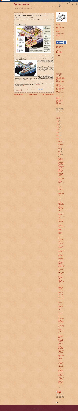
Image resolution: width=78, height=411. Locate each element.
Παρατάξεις (58, 36)
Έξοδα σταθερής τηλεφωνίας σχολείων (60, 81)
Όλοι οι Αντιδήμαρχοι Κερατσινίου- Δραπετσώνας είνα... (61, 277)
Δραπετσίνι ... (25, 4)
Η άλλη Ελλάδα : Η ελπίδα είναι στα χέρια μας (61, 265)
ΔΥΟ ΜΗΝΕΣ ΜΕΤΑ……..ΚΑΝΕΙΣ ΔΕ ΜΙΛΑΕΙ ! (61, 273)
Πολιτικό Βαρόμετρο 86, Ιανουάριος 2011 (61, 269)
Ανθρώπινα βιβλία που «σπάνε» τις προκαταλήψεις (61, 238)
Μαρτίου (59, 154)
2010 (58, 387)
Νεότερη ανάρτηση (18, 94)
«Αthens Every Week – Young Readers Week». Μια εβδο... (61, 213)
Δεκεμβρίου (60, 139)
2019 (58, 126)
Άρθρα (57, 32)
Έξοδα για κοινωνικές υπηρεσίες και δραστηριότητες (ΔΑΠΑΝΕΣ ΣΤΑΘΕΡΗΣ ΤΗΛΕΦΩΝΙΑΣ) (60, 90)
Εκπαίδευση (58, 30)
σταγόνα (57, 50)
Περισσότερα (38, 84)
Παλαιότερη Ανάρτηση (48, 94)
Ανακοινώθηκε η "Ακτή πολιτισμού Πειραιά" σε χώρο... (61, 352)
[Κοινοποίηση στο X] (40, 89)
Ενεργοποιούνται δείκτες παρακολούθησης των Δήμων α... (61, 246)
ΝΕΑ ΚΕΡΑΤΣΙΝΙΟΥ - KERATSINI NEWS (59, 52)
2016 (58, 130)
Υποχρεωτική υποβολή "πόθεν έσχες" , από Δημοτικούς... (61, 242)
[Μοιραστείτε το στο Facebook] (41, 89)
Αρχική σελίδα (33, 94)
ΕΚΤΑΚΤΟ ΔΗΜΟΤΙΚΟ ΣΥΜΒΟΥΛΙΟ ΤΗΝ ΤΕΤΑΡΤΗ (61, 281)
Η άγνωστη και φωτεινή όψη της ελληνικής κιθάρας (61, 204)
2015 (58, 132)
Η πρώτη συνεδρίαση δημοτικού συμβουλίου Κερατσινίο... (61, 370)
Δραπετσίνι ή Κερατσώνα (59, 392)
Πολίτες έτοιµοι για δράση (61, 179)
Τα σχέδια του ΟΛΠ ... (60, 160)
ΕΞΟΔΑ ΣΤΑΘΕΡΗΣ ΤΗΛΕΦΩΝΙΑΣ (59, 93)
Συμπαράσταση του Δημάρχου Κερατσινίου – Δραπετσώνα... (61, 220)
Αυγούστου (60, 146)
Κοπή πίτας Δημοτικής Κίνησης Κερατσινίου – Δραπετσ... (61, 188)
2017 (58, 129)
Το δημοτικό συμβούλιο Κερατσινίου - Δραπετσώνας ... (61, 234)
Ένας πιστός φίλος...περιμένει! (61, 217)
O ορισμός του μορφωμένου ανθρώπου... (60, 316)
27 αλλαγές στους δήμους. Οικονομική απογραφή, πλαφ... (61, 322)
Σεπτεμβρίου (60, 144)
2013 (58, 135)
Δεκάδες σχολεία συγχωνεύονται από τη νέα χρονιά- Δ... (61, 258)
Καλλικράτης (58, 103)
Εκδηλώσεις (58, 31)
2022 (58, 121)
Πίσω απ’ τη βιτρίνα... (60, 210)
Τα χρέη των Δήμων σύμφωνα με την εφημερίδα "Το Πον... (61, 374)
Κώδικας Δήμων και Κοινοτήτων (59, 105)
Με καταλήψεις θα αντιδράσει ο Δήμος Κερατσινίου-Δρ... (61, 175)
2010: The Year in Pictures (61, 304)
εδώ (23, 85)
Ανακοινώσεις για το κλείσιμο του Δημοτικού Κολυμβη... (61, 308)
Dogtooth (59, 201)
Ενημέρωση (58, 24)
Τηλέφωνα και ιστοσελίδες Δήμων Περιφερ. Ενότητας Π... (61, 293)
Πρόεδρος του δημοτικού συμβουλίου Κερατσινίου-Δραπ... (61, 383)
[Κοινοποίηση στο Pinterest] (42, 89)
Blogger (44, 408)
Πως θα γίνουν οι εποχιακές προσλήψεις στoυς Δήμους (61, 297)
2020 (58, 124)
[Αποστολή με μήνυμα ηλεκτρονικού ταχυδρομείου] (38, 89)
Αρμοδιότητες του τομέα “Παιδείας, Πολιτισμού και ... (61, 289)
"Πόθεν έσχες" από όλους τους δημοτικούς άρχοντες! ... (61, 262)
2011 (58, 138)
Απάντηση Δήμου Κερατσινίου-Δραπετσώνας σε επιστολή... (61, 163)
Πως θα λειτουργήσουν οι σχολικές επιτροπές (61, 312)
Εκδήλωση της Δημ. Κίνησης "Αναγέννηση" (61, 207)
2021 (58, 123)
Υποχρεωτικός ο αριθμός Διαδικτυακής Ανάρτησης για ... (61, 195)
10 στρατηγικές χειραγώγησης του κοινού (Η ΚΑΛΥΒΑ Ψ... (61, 326)
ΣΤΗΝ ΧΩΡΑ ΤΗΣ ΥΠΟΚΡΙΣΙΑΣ (60, 285)
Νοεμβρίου (60, 141)
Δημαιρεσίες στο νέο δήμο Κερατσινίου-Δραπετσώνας (61, 379)
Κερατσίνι (20, 90)
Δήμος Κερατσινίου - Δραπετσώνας (60, 47)
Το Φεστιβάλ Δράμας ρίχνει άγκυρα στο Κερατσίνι (61, 301)
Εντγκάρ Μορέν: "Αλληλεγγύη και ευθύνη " (61, 366)
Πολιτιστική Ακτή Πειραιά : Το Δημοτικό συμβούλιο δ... (61, 226)
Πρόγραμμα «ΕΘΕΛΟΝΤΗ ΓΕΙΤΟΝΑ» (60, 230)
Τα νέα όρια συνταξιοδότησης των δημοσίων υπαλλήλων (61, 250)
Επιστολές (58, 38)
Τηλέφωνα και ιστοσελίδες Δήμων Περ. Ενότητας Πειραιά (59, 101)
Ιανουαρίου (60, 158)
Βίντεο (57, 28)
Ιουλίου (59, 148)
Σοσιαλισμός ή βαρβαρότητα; (61, 223)
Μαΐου (59, 151)
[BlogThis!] (39, 89)
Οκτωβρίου (60, 142)
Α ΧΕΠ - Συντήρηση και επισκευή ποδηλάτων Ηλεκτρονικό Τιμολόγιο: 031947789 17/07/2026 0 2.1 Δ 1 (60, 85)
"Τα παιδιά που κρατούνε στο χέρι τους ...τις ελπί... (61, 167)
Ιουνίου (59, 149)
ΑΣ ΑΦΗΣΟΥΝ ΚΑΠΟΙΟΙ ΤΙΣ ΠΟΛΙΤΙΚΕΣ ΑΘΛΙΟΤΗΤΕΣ (60, 171)
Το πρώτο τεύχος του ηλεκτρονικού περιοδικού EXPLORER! (61, 357)
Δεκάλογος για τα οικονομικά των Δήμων (61, 199)
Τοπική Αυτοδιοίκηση (60, 34)
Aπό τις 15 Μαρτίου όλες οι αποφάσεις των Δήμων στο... (61, 340)
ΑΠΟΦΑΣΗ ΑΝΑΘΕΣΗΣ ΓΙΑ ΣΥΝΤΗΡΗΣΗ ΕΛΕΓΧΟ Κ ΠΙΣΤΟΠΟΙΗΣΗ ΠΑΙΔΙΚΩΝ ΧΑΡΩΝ (60, 78)
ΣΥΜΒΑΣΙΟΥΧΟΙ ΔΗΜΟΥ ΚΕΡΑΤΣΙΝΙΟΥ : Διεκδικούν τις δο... (61, 348)
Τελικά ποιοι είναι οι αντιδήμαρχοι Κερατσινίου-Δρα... (61, 336)
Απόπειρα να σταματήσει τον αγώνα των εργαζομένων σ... (61, 331)
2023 (58, 120)
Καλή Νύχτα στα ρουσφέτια (61, 319)
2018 (58, 127)
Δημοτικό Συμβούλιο (60, 27)
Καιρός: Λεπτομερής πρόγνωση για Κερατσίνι (60, 97)
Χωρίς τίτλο (60, 283)
